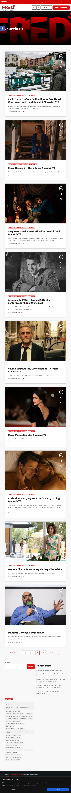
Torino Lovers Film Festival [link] (14, 755)
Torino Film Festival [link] (12, 752)
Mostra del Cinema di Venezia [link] (17, 95)
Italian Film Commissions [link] (13, 735)
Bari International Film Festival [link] (15, 714)
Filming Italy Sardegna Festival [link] (15, 724)
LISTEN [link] (4, 2)
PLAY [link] (46, 7)
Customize (13, 789)
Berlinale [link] (30, 714)
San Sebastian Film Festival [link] (14, 747)
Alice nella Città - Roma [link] (13, 711)
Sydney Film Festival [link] (27, 750)
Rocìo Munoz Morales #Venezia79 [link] (27, 435)
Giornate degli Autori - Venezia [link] (18, 164)
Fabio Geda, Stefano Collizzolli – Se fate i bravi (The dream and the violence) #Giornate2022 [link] (34, 101)
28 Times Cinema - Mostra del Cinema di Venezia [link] (17, 708)
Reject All (35, 789)
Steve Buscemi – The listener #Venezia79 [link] (31, 168)
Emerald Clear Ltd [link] (16, 774)
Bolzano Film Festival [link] (26, 716)
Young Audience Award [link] (13, 760)
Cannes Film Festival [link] (12, 719)
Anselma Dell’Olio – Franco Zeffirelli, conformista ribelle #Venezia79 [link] (29, 301)
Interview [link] (32, 95)
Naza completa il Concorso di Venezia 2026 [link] (49, 670)
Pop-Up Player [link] (61, 7)
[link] (2, 28)
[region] (35, 785)
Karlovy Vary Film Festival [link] (14, 738)
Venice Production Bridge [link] (13, 757)
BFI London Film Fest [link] (12, 716)
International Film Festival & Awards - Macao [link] (17, 732)
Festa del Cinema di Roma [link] (13, 721)
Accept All (57, 789)
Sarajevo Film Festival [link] (12, 750)
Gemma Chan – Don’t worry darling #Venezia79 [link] (35, 569)
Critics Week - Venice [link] (26, 719)
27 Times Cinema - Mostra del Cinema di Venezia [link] (17, 704)
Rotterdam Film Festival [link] (13, 745)
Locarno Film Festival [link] (12, 740)
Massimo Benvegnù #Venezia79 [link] (26, 632)
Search (7, 662)
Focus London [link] (10, 726)
